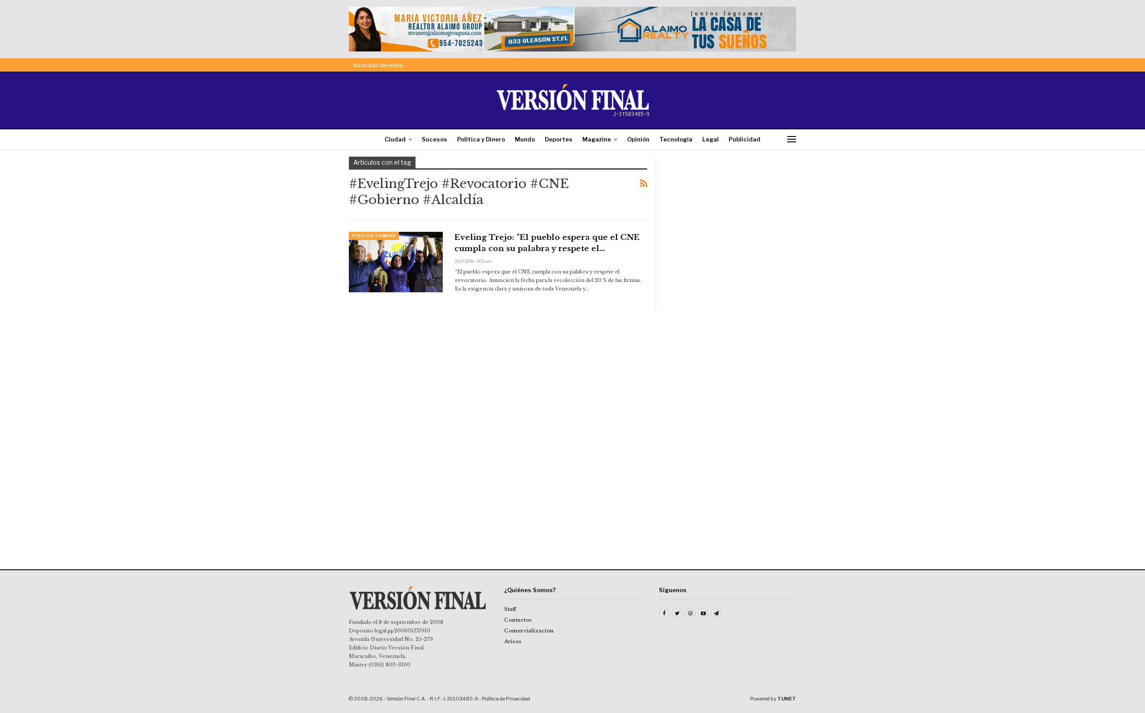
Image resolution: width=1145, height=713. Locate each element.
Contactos (518, 620)
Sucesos (434, 139)
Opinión (638, 139)
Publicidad (744, 139)
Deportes (558, 139)
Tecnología (675, 139)
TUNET (786, 699)
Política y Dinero (481, 139)
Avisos (513, 641)
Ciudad (395, 139)
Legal (710, 139)
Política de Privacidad (506, 699)
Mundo (525, 139)
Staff (510, 609)
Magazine (596, 139)
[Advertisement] (732, 213)
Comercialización (529, 631)
